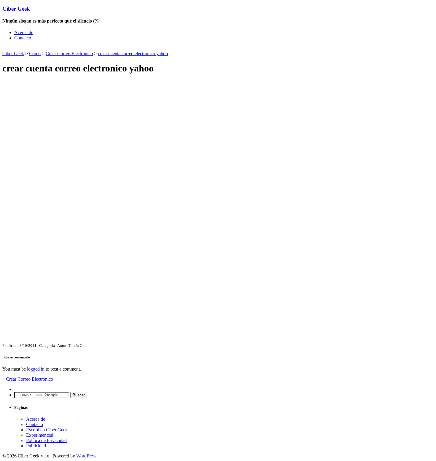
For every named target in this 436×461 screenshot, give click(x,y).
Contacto (22, 37)
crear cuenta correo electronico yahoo (133, 53)
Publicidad (36, 445)
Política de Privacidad (46, 440)
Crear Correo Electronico (69, 53)
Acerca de (23, 32)
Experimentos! (39, 435)
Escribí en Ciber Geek (47, 429)
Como (35, 53)
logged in (35, 368)
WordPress (86, 455)
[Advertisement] (71, 47)
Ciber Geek (16, 9)
